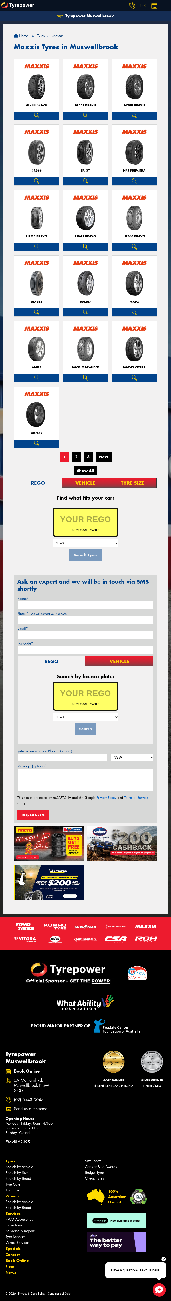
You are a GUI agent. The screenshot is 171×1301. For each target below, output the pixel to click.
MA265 (36, 302)
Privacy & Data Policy (31, 1293)
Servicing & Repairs (20, 1231)
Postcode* (25, 643)
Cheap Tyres (94, 1178)
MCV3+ (36, 433)
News (11, 1272)
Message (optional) (32, 766)
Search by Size (17, 1172)
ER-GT (85, 171)
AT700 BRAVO (36, 105)
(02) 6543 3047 (28, 1099)
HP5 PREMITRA (134, 171)
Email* (22, 628)
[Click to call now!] (132, 5)
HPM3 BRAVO (36, 236)
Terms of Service (136, 797)
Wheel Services (17, 1242)
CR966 (37, 171)
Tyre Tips (12, 1190)
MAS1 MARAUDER (85, 367)
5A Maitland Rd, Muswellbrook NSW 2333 (31, 1085)
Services (13, 1213)
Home (23, 36)
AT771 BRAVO (85, 105)
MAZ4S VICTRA (134, 367)
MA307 (85, 302)
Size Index (93, 1161)
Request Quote (33, 815)
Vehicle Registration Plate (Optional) (44, 751)
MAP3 (134, 302)
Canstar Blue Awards (101, 1166)
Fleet (10, 1266)
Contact (13, 1254)
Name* (23, 598)
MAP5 (36, 367)
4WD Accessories (19, 1219)
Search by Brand (18, 1178)
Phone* (42, 613)
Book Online (17, 1260)
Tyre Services (15, 1236)
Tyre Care (13, 1184)
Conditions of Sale (59, 1293)
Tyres (10, 1161)
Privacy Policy (106, 797)
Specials (13, 1248)
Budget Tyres (94, 1172)
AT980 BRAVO (134, 105)
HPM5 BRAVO (85, 236)
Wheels (12, 1196)
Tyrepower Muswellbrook (89, 15)
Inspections (14, 1225)
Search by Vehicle (19, 1167)
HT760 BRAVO (134, 236)
